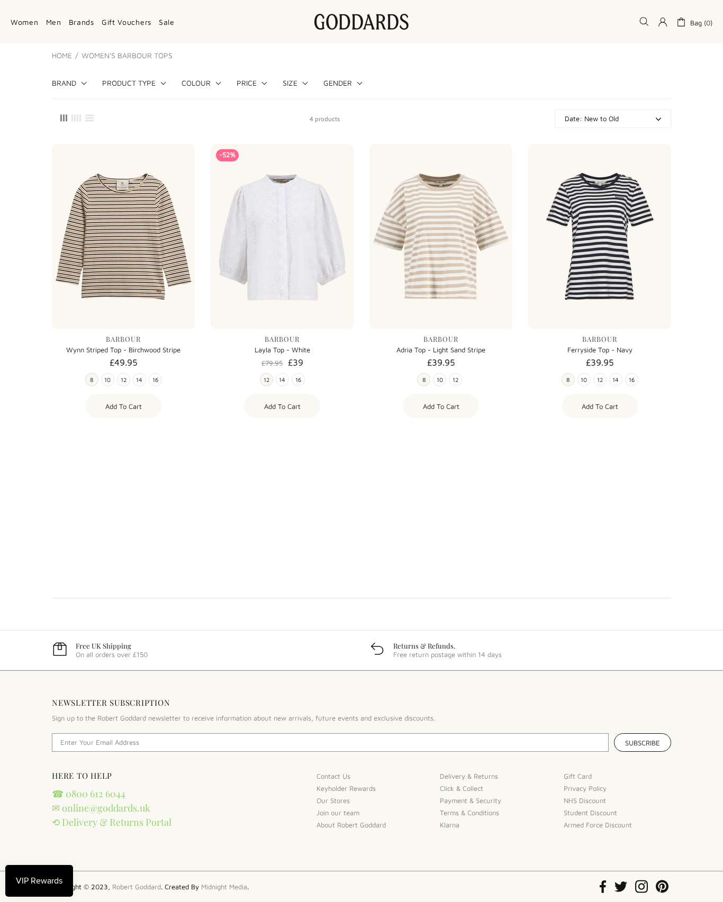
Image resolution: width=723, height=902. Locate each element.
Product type (129, 83)
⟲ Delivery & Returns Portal (111, 822)
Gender (337, 83)
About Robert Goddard (351, 825)
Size (290, 83)
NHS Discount (585, 800)
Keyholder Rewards (346, 788)
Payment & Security (470, 800)
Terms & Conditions (469, 812)
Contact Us (333, 776)
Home (62, 55)
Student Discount (590, 812)
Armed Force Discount (598, 825)
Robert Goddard (361, 22)
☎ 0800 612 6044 (88, 793)
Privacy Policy (585, 788)
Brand (64, 83)
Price (247, 83)
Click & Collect (461, 788)
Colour (196, 83)
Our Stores (333, 800)
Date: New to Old (592, 118)
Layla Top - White (282, 349)
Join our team (338, 812)
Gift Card (578, 776)
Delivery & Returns (469, 776)
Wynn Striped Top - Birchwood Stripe (123, 349)
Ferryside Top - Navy (599, 349)
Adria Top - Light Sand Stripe (440, 349)
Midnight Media (224, 886)
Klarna (449, 825)
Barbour (123, 338)
